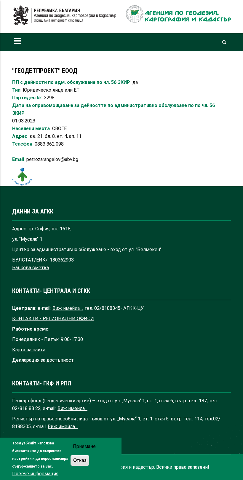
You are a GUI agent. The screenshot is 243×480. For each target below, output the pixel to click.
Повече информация (35, 473)
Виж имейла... (67, 308)
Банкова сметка (30, 267)
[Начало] (64, 15)
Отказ (80, 460)
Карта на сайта (28, 350)
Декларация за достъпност (43, 360)
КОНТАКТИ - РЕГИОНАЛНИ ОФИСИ (53, 318)
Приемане (84, 446)
